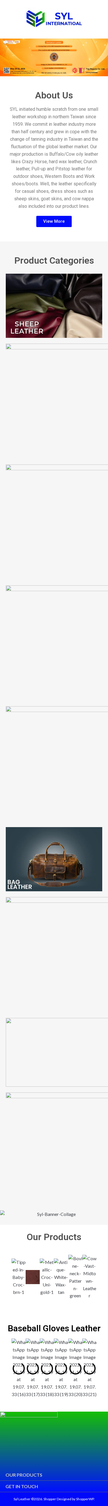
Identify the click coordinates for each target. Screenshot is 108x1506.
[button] (5, 57)
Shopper (49, 1499)
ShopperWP (85, 1499)
